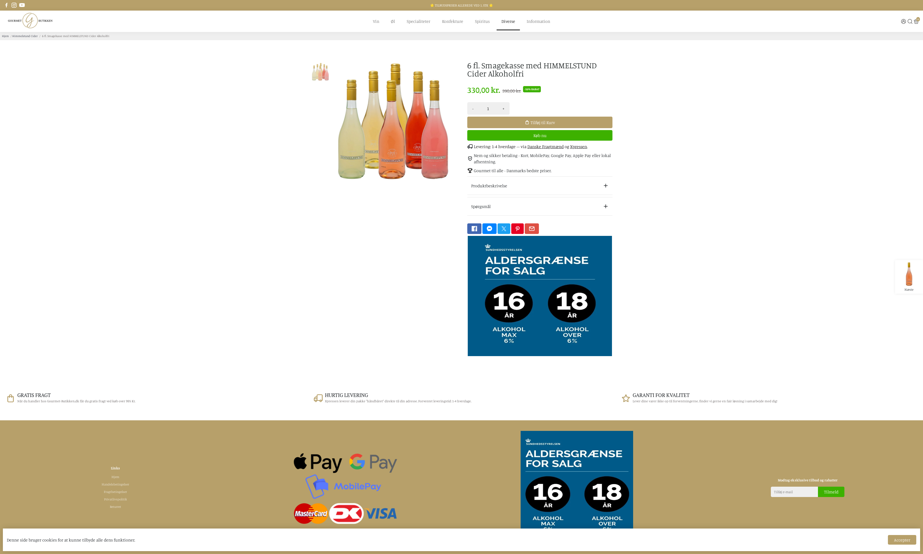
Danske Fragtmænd (545, 146)
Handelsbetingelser (115, 484)
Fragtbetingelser (115, 492)
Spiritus (482, 21)
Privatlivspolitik (115, 499)
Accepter (902, 539)
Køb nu (540, 135)
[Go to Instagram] (14, 5)
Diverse (508, 21)
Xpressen (578, 146)
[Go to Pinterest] (517, 228)
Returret (115, 507)
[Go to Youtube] (22, 5)
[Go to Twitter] (504, 228)
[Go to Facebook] (6, 5)
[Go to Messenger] (489, 228)
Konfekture (452, 21)
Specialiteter (418, 21)
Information (538, 21)
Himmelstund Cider (25, 36)
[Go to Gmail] (532, 228)
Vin (376, 21)
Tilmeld (831, 491)
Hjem (5, 36)
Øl (393, 21)
